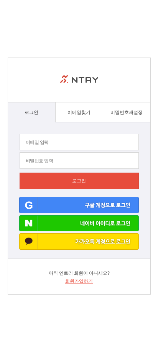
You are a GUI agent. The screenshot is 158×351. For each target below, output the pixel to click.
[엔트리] (79, 79)
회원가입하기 (79, 281)
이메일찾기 (79, 112)
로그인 (31, 112)
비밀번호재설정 (126, 112)
